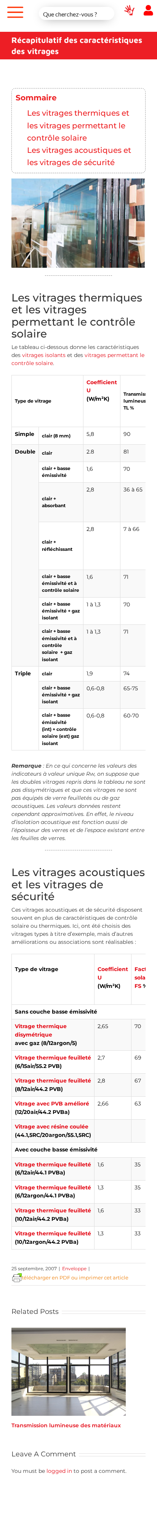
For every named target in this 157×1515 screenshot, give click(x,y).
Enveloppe (74, 1268)
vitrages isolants (44, 355)
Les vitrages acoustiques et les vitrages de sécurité (79, 156)
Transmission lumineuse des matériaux (66, 1425)
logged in (59, 1471)
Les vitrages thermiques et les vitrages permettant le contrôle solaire (78, 125)
